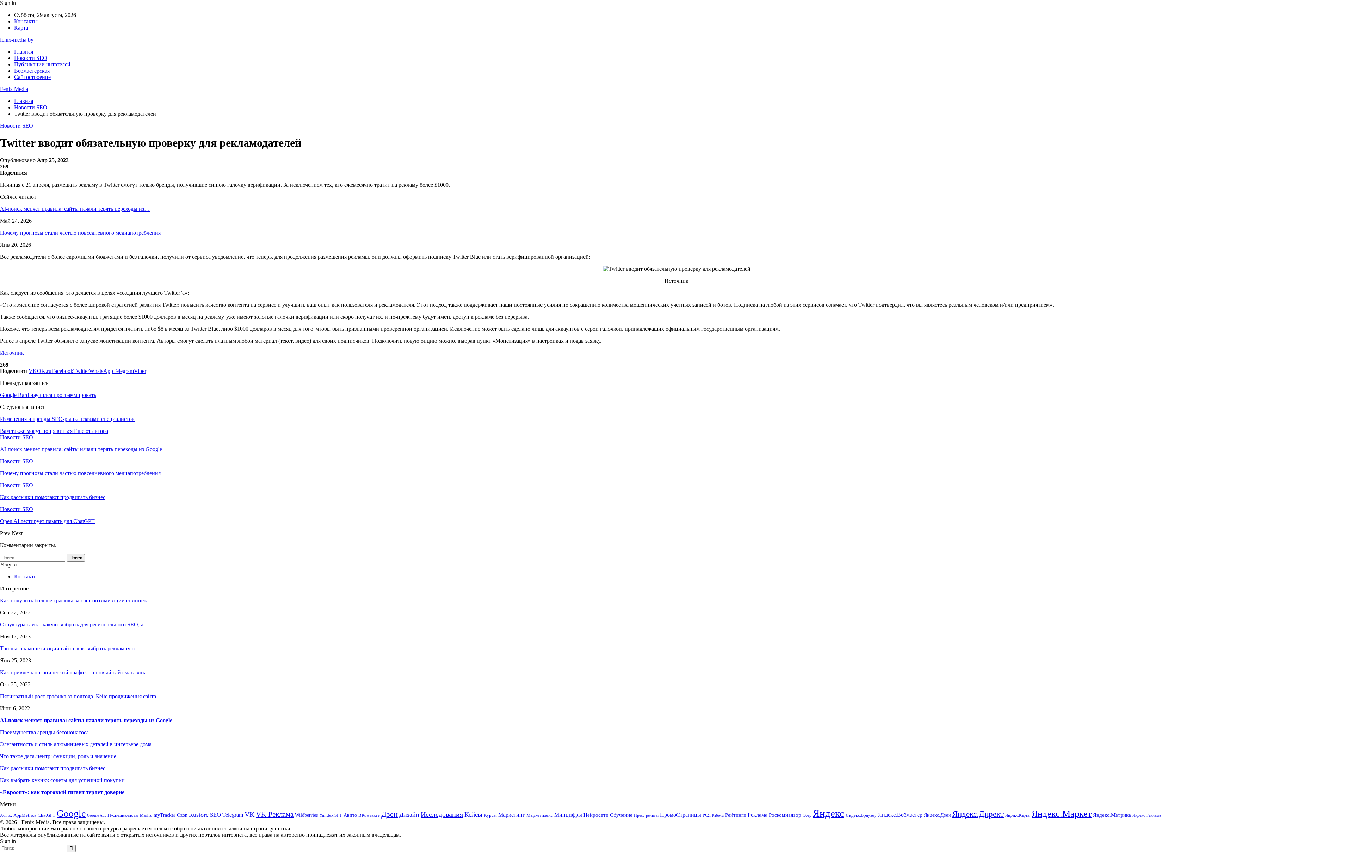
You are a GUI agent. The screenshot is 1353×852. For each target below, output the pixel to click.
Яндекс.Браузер (861, 815)
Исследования (442, 814)
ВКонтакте (369, 815)
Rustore (199, 814)
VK (249, 814)
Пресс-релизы (646, 815)
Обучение (621, 815)
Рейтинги (735, 815)
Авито (350, 815)
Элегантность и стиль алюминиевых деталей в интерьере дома (76, 744)
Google (71, 813)
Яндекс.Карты (1017, 815)
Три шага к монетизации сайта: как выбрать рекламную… (70, 648)
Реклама (757, 815)
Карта (21, 28)
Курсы (490, 815)
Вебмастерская (32, 71)
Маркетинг (511, 815)
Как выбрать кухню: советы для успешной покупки (62, 780)
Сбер (807, 815)
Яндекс (828, 813)
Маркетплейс (539, 815)
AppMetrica (24, 815)
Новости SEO (30, 58)
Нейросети (595, 815)
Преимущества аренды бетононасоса (44, 732)
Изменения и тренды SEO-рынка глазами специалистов (67, 419)
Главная (23, 52)
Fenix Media (14, 89)
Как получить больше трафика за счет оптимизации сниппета (74, 600)
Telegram (232, 815)
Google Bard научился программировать (48, 395)
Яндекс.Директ (978, 814)
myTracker (164, 815)
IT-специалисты (122, 815)
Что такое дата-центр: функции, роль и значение (58, 756)
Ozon (182, 815)
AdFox (6, 815)
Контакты (26, 21)
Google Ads (96, 815)
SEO (215, 814)
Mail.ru (146, 815)
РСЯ (707, 815)
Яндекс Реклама (1146, 815)
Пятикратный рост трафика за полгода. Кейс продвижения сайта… (81, 696)
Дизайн (409, 814)
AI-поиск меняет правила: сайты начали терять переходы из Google (86, 720)
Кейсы (473, 814)
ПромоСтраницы (680, 814)
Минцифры (568, 814)
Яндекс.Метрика (1112, 815)
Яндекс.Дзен (937, 815)
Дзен (389, 814)
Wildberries (306, 815)
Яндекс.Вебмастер (900, 815)
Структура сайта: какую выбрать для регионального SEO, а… (74, 624)
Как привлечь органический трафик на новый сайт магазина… (76, 672)
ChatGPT (46, 815)
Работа (718, 815)
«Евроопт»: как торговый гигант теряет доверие (62, 792)
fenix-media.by (16, 40)
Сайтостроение (32, 77)
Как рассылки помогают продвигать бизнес (52, 768)
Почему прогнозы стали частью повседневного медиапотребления (80, 233)
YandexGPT (330, 815)
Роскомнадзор (785, 815)
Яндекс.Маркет (1062, 814)
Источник (12, 353)
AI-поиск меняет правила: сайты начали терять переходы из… (75, 209)
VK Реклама (275, 814)
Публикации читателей (42, 64)
